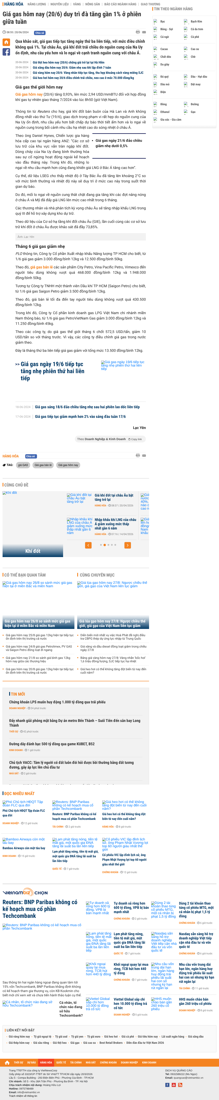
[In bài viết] (139, 32)
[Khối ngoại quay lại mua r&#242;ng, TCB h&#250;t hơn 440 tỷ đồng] (99, 971)
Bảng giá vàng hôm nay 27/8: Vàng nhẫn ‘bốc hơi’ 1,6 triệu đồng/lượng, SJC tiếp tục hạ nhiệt (113, 659)
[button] (88, 545)
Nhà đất (14, 773)
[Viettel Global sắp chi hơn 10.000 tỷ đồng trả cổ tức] (99, 1005)
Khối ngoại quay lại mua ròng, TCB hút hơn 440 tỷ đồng (131, 968)
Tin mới (18, 694)
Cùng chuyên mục (97, 575)
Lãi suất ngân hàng (173, 1036)
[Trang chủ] (6, 42)
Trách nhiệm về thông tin (23, 1095)
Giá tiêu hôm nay (148, 1036)
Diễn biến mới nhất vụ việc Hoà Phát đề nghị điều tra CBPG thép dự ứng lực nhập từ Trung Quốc (112, 637)
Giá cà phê (127, 1036)
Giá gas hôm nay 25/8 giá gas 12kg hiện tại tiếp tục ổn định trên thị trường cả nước (40, 637)
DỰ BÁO (31, 1062)
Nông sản (92, 4)
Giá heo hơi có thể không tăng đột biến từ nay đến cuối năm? (113, 671)
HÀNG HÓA (46, 1062)
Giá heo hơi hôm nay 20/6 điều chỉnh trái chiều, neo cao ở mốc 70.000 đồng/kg (83, 78)
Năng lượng (37, 4)
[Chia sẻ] (6, 52)
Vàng (77, 4)
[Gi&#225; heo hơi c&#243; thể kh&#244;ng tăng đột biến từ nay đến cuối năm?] (125, 805)
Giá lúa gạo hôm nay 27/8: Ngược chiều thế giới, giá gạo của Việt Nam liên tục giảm (112, 623)
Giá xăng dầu (195, 1036)
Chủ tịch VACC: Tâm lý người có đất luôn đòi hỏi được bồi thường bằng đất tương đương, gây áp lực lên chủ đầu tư (71, 765)
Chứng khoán (110, 872)
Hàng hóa (13, 4)
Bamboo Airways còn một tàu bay (24, 848)
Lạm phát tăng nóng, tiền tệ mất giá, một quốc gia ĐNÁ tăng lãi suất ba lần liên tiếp (75, 856)
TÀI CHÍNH (75, 1062)
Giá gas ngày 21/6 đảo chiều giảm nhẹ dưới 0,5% (119, 143)
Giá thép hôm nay (19, 1042)
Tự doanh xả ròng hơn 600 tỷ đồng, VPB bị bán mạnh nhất (131, 907)
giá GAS (23, 465)
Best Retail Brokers (111, 1042)
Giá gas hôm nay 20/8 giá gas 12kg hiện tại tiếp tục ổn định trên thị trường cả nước (40, 671)
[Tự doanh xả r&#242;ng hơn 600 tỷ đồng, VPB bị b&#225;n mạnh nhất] (99, 909)
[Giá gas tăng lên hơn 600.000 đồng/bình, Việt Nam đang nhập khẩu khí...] (80, 526)
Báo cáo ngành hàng (120, 4)
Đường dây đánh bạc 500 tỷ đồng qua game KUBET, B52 (52, 744)
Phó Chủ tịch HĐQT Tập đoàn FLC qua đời (24, 813)
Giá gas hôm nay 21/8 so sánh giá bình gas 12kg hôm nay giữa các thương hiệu (38, 659)
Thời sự (13, 731)
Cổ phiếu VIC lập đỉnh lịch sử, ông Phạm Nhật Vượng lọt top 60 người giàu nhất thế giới (124, 859)
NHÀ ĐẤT (91, 1062)
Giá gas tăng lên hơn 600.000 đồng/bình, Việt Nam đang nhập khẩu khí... (115, 524)
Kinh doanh (16, 750)
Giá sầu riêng (41, 1042)
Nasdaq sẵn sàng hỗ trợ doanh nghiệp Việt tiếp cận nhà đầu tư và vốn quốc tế (196, 940)
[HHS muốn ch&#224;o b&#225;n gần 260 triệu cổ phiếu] (164, 1005)
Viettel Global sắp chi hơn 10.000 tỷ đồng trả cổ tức (130, 1003)
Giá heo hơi (111, 1036)
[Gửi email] (144, 32)
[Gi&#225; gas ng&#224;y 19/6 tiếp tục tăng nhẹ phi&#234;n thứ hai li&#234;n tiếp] (118, 379)
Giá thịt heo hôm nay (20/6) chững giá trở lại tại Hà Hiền (69, 62)
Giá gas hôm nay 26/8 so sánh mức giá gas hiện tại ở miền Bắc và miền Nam (37, 623)
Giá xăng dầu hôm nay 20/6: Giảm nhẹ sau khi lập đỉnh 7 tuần (72, 67)
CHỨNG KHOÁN (108, 1062)
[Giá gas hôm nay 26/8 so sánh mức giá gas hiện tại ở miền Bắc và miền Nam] (38, 605)
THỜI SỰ (18, 1062)
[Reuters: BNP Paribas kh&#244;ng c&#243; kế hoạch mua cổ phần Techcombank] (75, 805)
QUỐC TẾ (61, 1062)
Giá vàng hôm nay (19, 1036)
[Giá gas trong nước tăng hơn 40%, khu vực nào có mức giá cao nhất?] (80, 501)
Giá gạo (74, 1042)
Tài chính (57, 826)
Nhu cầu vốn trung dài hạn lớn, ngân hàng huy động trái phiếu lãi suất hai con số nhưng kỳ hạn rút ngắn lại (196, 973)
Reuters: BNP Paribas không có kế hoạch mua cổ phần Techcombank (74, 816)
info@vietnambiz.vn (28, 1092)
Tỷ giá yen (77, 1036)
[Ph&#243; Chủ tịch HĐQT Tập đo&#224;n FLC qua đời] (26, 803)
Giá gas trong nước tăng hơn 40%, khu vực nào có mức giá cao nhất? (116, 499)
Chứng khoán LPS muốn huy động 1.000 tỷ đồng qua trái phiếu (57, 702)
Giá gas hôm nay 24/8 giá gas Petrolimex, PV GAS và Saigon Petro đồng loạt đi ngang (39, 648)
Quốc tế (57, 868)
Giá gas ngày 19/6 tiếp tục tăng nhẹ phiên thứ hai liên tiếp (52, 371)
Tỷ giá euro (93, 1036)
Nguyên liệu (59, 4)
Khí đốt (32, 551)
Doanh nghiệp (17, 708)
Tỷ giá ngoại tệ (42, 1036)
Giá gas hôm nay (68, 465)
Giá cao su (89, 1042)
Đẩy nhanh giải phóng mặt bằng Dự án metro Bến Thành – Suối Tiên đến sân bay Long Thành (74, 723)
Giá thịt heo (60, 1042)
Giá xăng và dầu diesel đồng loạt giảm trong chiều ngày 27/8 (113, 648)
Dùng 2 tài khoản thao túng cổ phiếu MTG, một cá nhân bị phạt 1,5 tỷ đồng (196, 909)
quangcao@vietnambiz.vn (188, 1077)
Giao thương (150, 4)
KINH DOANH (149, 1062)
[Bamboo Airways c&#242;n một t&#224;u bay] (26, 841)
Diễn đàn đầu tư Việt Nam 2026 (145, 1042)
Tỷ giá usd (61, 1036)
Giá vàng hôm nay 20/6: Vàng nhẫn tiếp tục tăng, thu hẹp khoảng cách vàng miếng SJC (88, 73)
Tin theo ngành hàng (173, 9)
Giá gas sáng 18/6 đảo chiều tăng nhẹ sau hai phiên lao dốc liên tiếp (87, 407)
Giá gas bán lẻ (43, 465)
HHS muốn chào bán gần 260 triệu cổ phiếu (195, 1001)
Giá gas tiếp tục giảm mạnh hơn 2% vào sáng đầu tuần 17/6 (80, 417)
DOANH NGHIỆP (129, 1062)
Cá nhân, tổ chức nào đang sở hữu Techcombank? (71, 1009)
